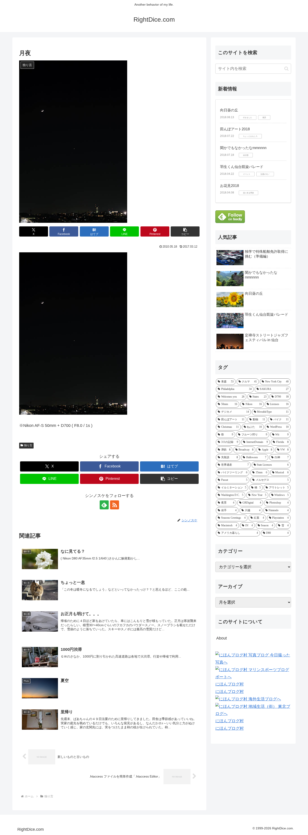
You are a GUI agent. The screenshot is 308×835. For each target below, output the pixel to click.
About (221, 638)
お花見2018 (229, 186)
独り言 (28, 445)
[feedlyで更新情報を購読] (104, 504)
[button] (185, 231)
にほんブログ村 (229, 684)
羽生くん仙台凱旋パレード (241, 167)
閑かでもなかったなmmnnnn (243, 148)
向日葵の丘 (229, 110)
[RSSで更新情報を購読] (114, 504)
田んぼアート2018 (235, 129)
